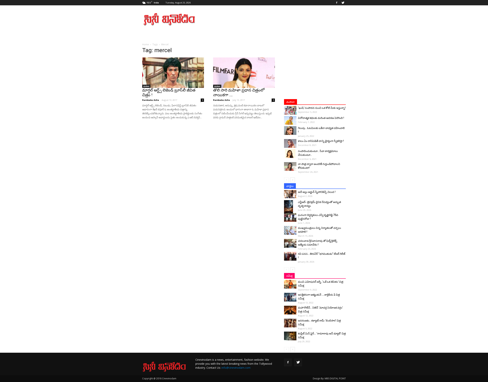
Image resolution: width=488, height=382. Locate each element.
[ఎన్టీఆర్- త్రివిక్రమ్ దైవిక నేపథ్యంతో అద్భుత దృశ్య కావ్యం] (290, 206)
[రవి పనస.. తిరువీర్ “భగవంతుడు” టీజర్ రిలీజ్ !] (290, 256)
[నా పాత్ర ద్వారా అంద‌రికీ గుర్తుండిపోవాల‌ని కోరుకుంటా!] (290, 166)
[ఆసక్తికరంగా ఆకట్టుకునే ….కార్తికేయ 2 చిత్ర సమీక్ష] (290, 297)
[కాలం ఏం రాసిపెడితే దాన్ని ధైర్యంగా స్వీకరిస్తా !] (290, 143)
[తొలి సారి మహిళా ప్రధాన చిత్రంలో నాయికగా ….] (244, 72)
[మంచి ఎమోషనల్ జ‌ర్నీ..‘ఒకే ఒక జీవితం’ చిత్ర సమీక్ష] (290, 284)
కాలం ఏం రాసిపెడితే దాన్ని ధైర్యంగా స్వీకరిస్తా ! (321, 140)
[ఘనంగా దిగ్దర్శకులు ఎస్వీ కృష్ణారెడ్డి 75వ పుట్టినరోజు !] (290, 217)
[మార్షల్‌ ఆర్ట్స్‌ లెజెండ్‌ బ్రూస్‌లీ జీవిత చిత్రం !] (173, 72)
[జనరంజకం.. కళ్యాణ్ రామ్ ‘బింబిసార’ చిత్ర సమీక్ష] (290, 323)
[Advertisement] (276, 19)
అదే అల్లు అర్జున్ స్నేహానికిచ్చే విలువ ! (317, 191)
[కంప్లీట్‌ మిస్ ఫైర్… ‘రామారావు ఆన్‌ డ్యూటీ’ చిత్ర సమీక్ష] (290, 336)
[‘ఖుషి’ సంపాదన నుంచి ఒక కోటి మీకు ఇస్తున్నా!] (290, 110)
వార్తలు (290, 186)
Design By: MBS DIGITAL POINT (329, 378)
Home (145, 44)
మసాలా (146, 86)
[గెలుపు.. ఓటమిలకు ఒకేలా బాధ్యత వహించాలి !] (290, 130)
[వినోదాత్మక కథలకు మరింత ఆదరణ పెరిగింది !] (290, 120)
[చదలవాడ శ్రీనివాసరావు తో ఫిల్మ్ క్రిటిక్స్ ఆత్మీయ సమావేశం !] (290, 243)
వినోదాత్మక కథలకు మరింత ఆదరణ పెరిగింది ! (321, 117)
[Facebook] (337, 2)
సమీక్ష (289, 275)
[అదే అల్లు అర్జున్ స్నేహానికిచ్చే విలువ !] (290, 194)
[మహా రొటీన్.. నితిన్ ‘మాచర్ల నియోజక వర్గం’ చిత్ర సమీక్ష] (290, 310)
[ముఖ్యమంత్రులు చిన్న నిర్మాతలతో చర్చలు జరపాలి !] (290, 230)
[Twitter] (343, 2)
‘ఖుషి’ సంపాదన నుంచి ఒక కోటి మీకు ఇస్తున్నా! (322, 107)
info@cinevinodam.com (236, 367)
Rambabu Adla (150, 100)
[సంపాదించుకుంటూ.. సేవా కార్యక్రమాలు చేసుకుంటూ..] (290, 153)
